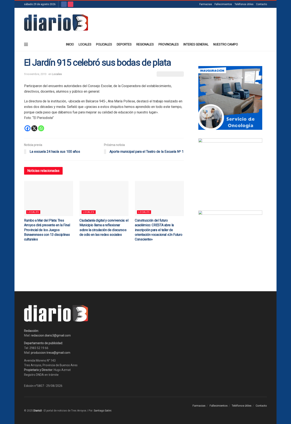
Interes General (196, 44)
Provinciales (168, 44)
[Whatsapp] (41, 128)
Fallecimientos (223, 4)
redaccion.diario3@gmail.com (51, 335)
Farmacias (205, 4)
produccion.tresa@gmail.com (50, 352)
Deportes (124, 44)
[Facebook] (27, 128)
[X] (34, 128)
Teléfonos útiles (244, 4)
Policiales (104, 44)
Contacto (261, 4)
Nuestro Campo (225, 44)
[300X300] (230, 170)
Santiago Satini (102, 410)
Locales (85, 44)
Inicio (70, 44)
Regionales (145, 44)
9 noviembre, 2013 (35, 74)
